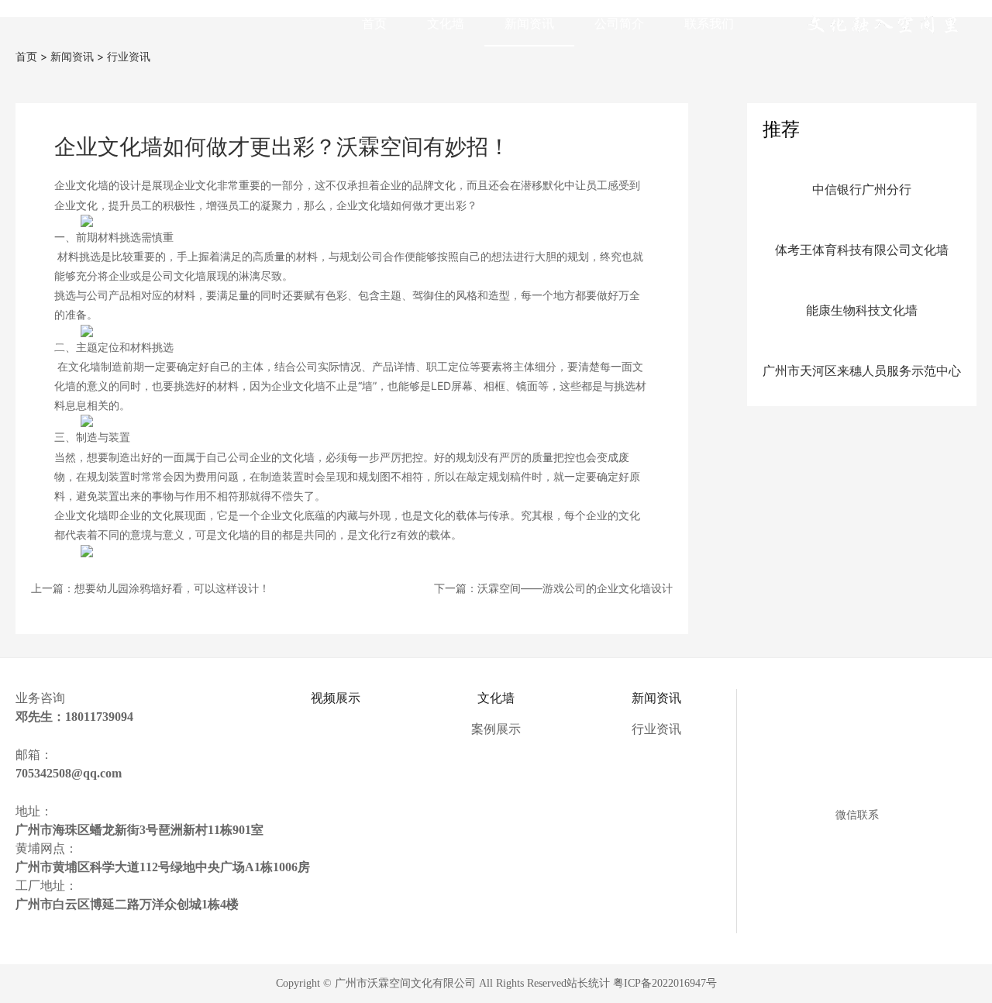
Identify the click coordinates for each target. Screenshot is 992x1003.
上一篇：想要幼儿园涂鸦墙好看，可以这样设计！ (150, 588)
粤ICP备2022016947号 (665, 983)
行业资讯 (128, 56)
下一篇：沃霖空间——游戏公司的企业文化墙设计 (553, 588)
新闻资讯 (529, 23)
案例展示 (496, 729)
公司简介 (619, 23)
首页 (374, 23)
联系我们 (709, 23)
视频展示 (335, 698)
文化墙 (445, 23)
